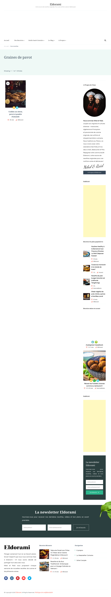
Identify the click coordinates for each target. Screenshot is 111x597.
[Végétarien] (96, 342)
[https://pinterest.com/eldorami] (18, 578)
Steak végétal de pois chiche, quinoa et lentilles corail (98, 294)
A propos (79, 550)
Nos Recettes (18, 40)
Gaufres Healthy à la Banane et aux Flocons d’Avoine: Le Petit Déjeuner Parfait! (97, 251)
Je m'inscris (93, 492)
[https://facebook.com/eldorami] (6, 578)
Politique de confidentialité (44, 592)
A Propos (62, 40)
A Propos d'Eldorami (94, 172)
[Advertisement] (55, 25)
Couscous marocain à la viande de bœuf (98, 267)
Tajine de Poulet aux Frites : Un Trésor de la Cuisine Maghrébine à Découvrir (60, 553)
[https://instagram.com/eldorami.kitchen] (12, 578)
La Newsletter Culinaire (84, 555)
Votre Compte (81, 560)
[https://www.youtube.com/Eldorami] (23, 578)
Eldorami (55, 4)
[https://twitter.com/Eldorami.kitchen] (29, 578)
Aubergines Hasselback (94, 345)
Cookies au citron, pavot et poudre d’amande (15, 114)
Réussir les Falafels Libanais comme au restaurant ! (94, 385)
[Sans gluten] (14, 107)
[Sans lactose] (17, 107)
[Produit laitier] (92, 342)
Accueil (6, 40)
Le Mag (50, 40)
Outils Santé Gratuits (35, 40)
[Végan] (94, 380)
